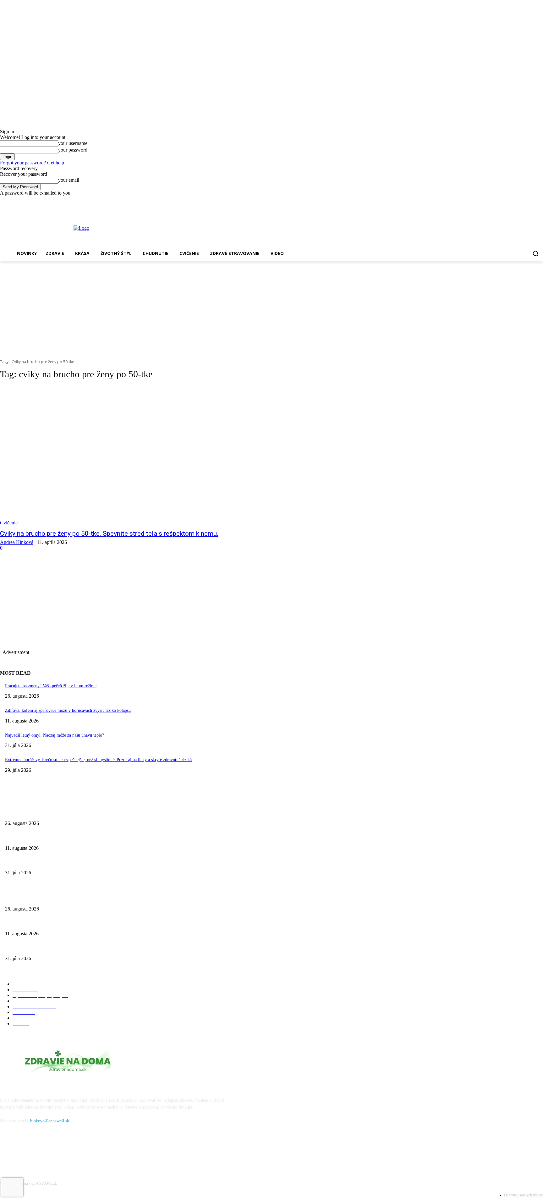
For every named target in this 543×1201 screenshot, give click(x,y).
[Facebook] (522, 200)
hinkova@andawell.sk (49, 1121)
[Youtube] (539, 200)
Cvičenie (9, 522)
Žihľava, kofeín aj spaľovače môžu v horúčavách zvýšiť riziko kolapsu (68, 710)
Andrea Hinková (16, 542)
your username (72, 143)
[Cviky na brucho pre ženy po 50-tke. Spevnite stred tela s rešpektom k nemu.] (139, 456)
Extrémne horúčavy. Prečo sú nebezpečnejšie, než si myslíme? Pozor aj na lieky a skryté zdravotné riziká (98, 759)
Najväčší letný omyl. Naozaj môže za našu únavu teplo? (54, 735)
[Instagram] (530, 200)
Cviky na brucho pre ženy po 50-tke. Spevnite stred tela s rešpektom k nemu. (109, 533)
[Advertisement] (271, 308)
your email (68, 180)
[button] (535, 253)
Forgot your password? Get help (32, 162)
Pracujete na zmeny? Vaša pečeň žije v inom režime (50, 686)
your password (72, 149)
